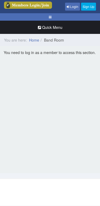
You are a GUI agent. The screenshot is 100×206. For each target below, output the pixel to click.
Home (34, 40)
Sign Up (88, 6)
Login (73, 6)
